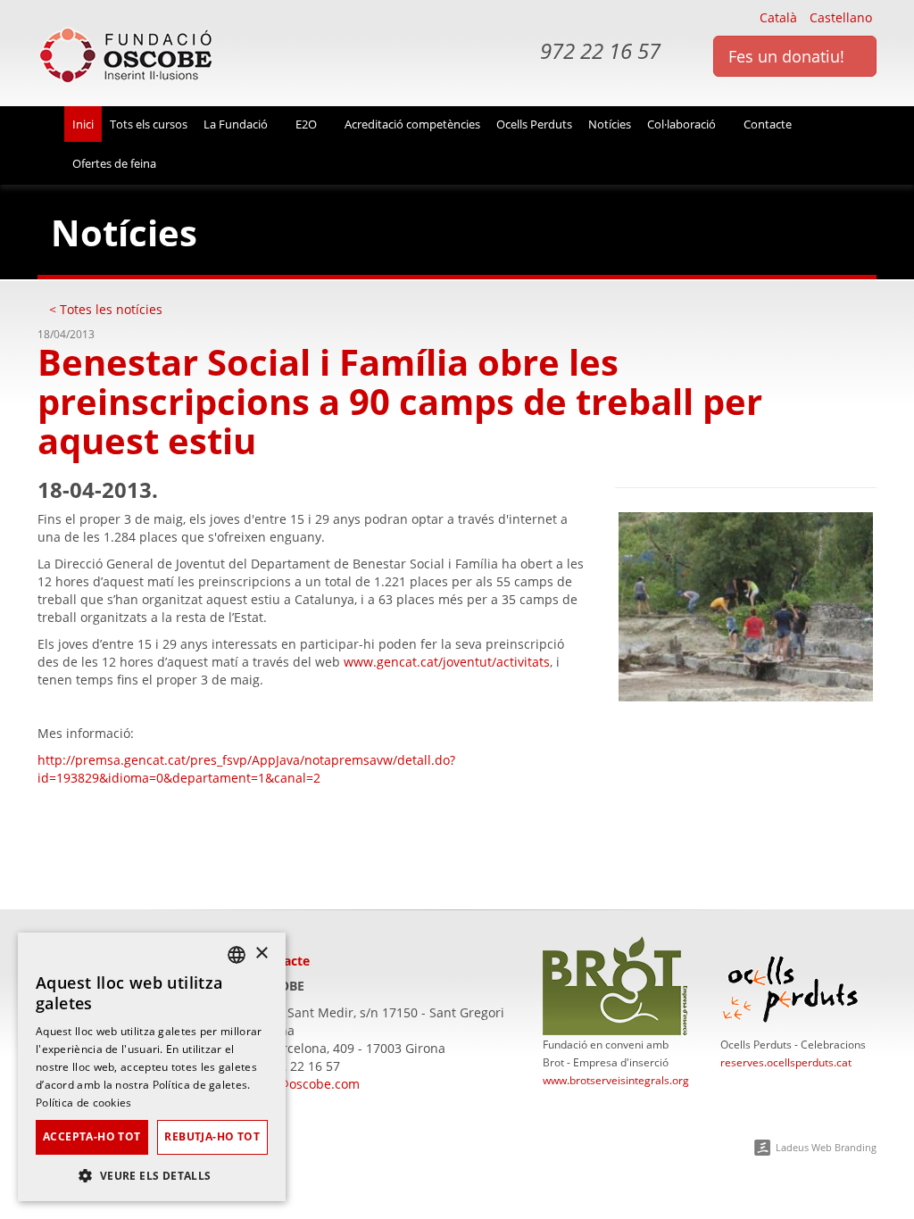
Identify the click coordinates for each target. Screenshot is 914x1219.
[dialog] (152, 1067)
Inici (83, 124)
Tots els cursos (148, 124)
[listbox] (236, 955)
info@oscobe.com (307, 1083)
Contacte (769, 124)
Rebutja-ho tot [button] (212, 1136)
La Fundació (237, 124)
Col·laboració (683, 124)
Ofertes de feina (114, 163)
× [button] (261, 953)
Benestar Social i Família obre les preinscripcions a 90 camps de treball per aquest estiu (399, 401)
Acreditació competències (412, 124)
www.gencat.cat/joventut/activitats (447, 661)
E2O (307, 124)
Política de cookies (84, 1102)
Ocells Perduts (534, 124)
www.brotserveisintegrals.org (616, 1080)
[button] (152, 1174)
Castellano (841, 17)
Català (778, 17)
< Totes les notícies (105, 309)
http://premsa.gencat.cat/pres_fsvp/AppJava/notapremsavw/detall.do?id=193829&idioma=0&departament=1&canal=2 (246, 768)
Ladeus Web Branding (826, 1147)
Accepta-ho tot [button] (92, 1136)
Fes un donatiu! (788, 56)
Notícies (609, 124)
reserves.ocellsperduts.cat (786, 1062)
